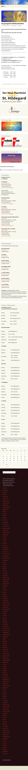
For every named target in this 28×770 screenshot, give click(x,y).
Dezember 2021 (6, 577)
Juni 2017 (4, 692)
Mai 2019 (4, 643)
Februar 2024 (5, 522)
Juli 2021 (4, 588)
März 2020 (5, 622)
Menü (2, 6)
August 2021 (5, 585)
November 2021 (6, 579)
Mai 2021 (4, 592)
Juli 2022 (4, 562)
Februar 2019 (5, 649)
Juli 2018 (4, 664)
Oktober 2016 (5, 709)
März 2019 (5, 647)
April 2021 (5, 594)
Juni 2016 (4, 717)
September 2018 (6, 660)
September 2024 (6, 507)
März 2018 (5, 673)
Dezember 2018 (6, 653)
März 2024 (5, 520)
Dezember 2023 (6, 526)
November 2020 (6, 605)
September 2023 (6, 532)
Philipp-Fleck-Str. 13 (5, 285)
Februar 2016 (5, 726)
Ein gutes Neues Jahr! (20, 84)
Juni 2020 (4, 615)
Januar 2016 (5, 728)
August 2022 (5, 560)
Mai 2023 (4, 541)
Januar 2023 (5, 549)
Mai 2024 (4, 515)
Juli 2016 (4, 715)
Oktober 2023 (5, 530)
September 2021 (6, 583)
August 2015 (5, 738)
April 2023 (5, 543)
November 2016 (6, 707)
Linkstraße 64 (4, 250)
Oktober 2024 (5, 505)
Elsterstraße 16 (4, 230)
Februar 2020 (5, 624)
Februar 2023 (5, 547)
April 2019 (5, 645)
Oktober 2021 (5, 581)
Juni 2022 (4, 564)
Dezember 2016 (6, 704)
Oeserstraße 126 (4, 268)
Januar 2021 (5, 600)
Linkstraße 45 (4, 199)
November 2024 (6, 503)
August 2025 (5, 490)
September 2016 (6, 711)
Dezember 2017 (6, 679)
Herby (20, 25)
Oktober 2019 (5, 632)
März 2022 (5, 571)
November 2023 (6, 528)
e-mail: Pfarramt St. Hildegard (7, 187)
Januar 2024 (5, 524)
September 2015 (6, 736)
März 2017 (5, 698)
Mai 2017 (4, 694)
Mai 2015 (4, 745)
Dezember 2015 (6, 730)
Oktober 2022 (5, 556)
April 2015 (5, 747)
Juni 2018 (4, 666)
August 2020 (5, 611)
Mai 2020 (4, 617)
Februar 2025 (5, 496)
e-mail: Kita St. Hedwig (5, 236)
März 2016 (5, 724)
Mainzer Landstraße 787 (6, 262)
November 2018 (6, 656)
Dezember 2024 (6, 500)
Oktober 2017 (5, 683)
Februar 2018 (5, 675)
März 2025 (5, 494)
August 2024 (5, 509)
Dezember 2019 (6, 628)
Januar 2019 (5, 651)
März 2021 (5, 596)
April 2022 (5, 568)
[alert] (14, 170)
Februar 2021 (5, 598)
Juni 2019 (4, 641)
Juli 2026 (4, 488)
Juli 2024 (4, 511)
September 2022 (6, 558)
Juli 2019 (4, 639)
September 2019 (6, 634)
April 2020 (5, 619)
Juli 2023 (4, 537)
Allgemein (15, 25)
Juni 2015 (4, 743)
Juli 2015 (4, 740)
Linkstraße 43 (4, 218)
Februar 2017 (5, 700)
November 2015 (6, 732)
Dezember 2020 (6, 602)
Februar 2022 (5, 573)
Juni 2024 (4, 513)
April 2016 (5, 721)
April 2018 (5, 670)
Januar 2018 (5, 677)
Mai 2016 (4, 719)
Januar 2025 (5, 498)
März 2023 (5, 545)
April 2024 (5, 517)
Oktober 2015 (5, 734)
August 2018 (5, 662)
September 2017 (6, 685)
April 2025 (5, 492)
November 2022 (6, 554)
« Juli (6, 464)
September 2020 (6, 609)
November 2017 (6, 681)
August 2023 (5, 534)
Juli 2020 (4, 613)
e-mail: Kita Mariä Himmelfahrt (7, 225)
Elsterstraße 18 (4, 208)
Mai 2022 (4, 566)
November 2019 (6, 630)
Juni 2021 (4, 590)
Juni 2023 (4, 539)
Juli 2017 (4, 690)
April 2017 (5, 696)
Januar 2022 (5, 575)
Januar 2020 (5, 626)
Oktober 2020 (5, 607)
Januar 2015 (5, 753)
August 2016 (5, 713)
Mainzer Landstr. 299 (5, 183)
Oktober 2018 (5, 658)
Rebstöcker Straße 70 (5, 280)
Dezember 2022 (6, 551)
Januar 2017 (5, 702)
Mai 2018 (4, 668)
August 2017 (5, 687)
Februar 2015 (5, 751)
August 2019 (5, 636)
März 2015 (5, 749)
